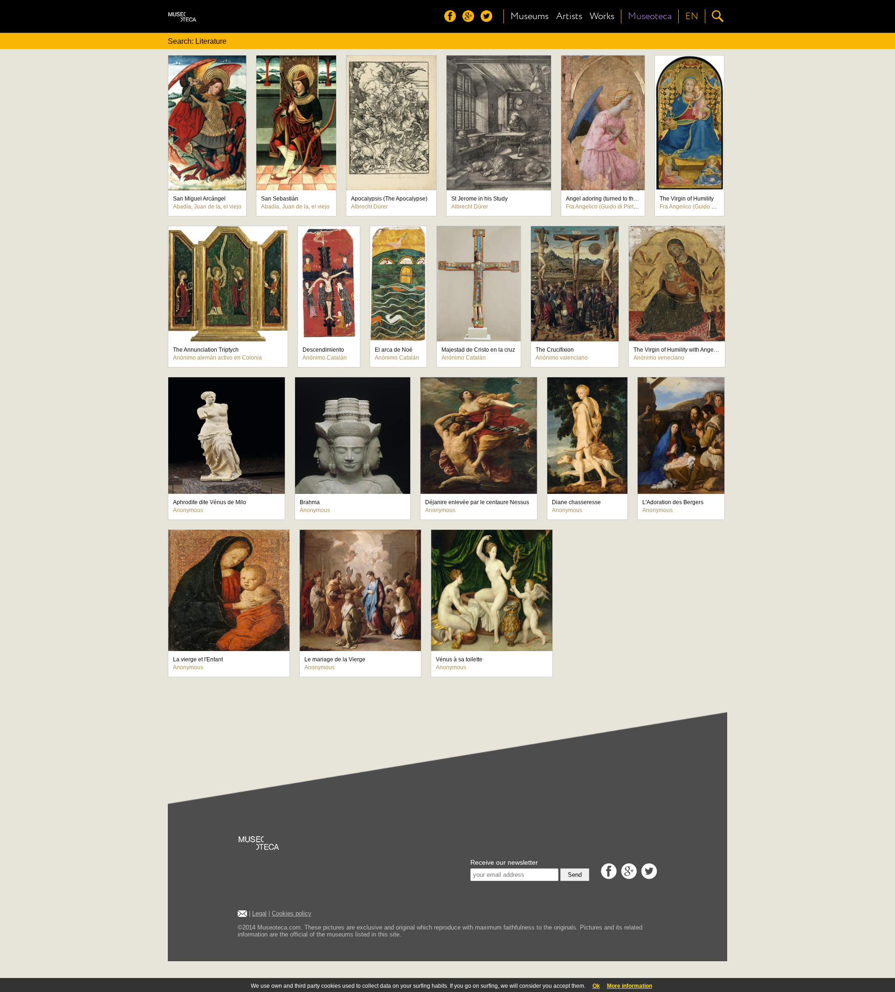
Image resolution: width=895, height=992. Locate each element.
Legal (259, 913)
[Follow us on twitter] (489, 19)
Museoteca (650, 16)
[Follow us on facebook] (452, 19)
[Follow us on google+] (470, 19)
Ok (596, 986)
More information (629, 986)
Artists (569, 16)
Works (602, 16)
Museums (529, 16)
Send (575, 874)
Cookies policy (291, 913)
